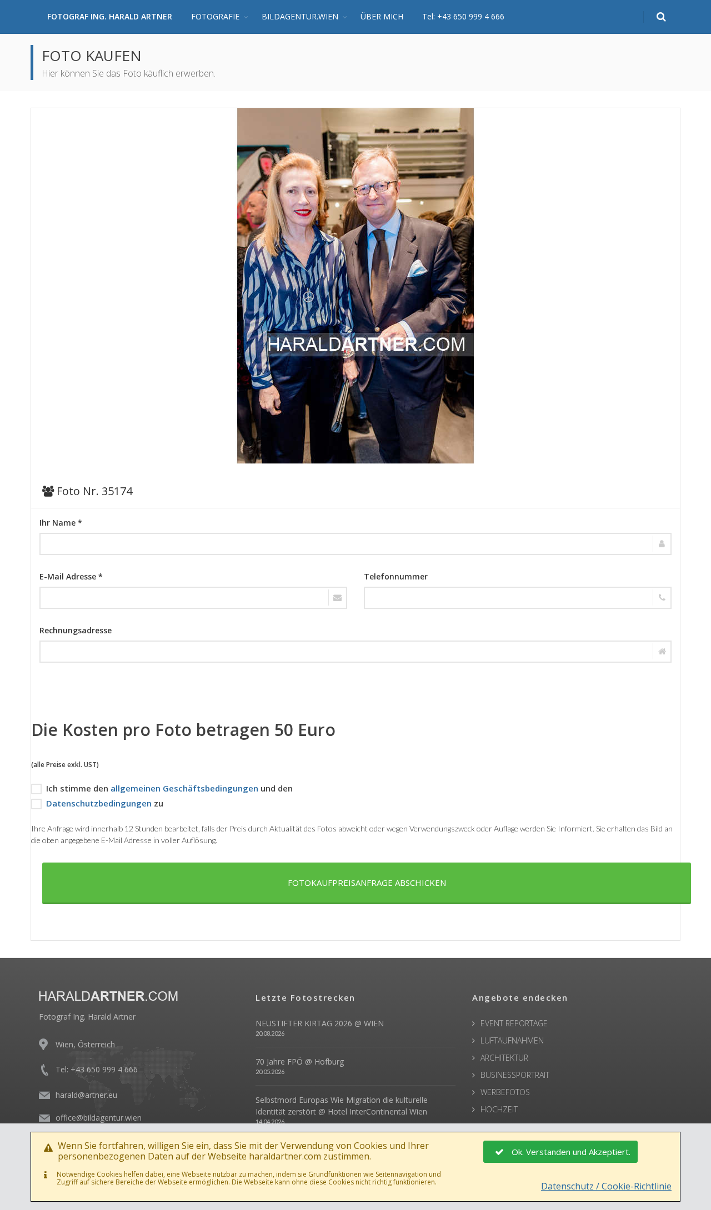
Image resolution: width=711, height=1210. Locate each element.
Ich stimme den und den (169, 788)
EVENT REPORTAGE (514, 1023)
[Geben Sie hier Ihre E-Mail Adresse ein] (193, 598)
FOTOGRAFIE (215, 16)
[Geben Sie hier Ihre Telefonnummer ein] (518, 598)
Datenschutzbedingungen (99, 803)
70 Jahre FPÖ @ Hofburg (300, 1061)
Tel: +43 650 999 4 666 (463, 16)
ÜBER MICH (381, 16)
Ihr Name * (60, 522)
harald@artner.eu (86, 1095)
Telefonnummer (396, 576)
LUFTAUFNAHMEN (512, 1040)
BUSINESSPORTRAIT (514, 1075)
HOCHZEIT (499, 1109)
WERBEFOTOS (505, 1092)
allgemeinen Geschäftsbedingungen (184, 788)
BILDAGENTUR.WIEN (300, 16)
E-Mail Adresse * (71, 576)
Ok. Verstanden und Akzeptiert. (571, 1151)
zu (104, 803)
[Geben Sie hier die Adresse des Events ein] (355, 652)
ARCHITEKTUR (504, 1057)
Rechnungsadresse (75, 630)
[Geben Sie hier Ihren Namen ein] (355, 544)
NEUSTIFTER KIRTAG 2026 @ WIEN (320, 1023)
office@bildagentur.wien (99, 1117)
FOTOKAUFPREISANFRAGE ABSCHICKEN (367, 882)
